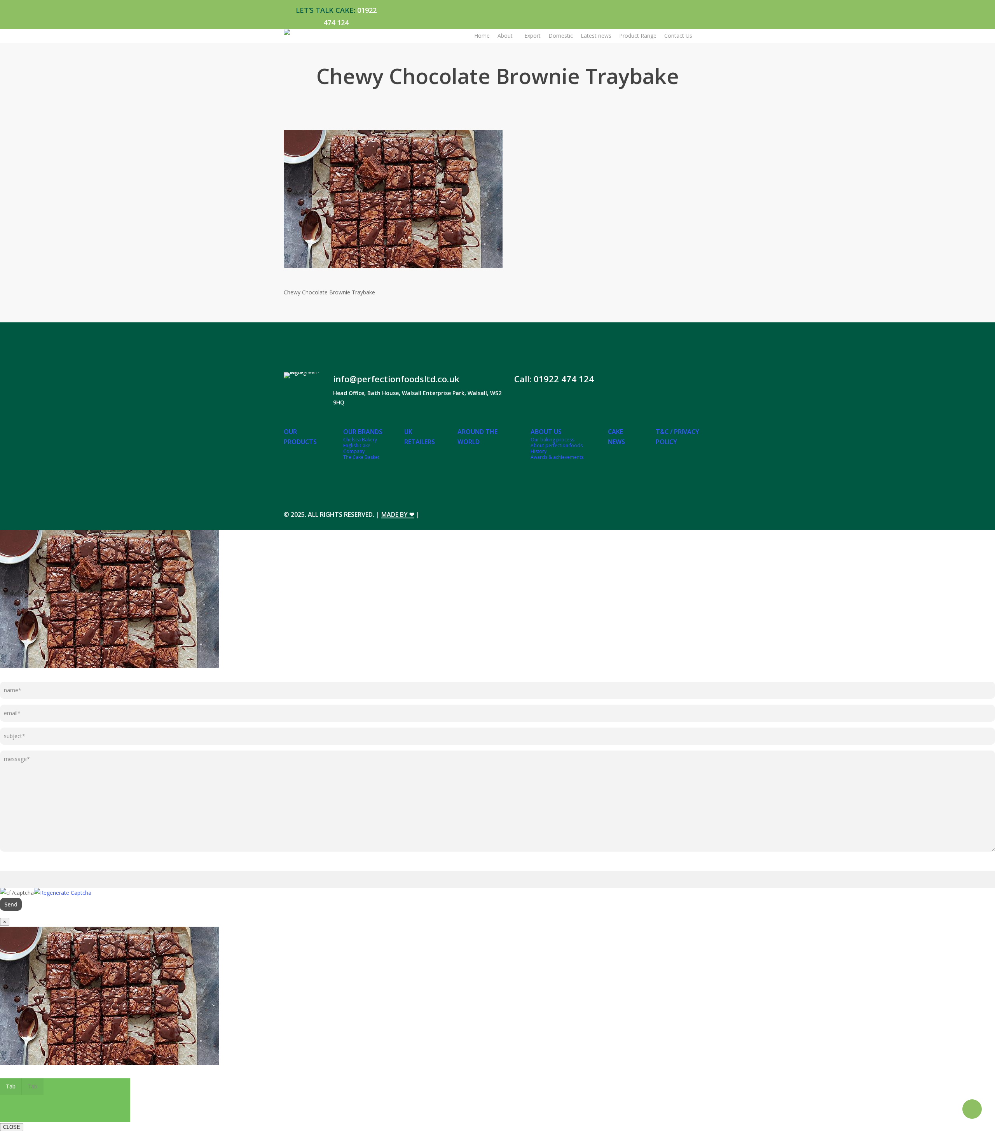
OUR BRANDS (362, 431)
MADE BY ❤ (397, 514)
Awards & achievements (557, 457)
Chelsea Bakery (360, 439)
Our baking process (552, 439)
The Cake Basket (361, 457)
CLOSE (11, 1127)
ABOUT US (546, 431)
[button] (11, 1086)
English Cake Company (356, 448)
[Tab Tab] (497, 1002)
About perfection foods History (557, 448)
